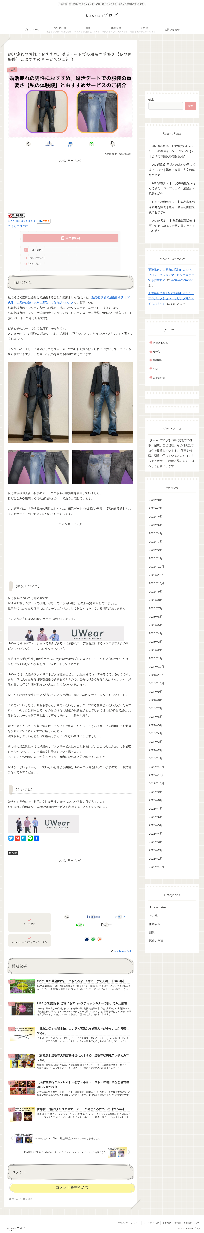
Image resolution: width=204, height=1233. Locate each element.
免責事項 (166, 1223)
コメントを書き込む (72, 1187)
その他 (14, 853)
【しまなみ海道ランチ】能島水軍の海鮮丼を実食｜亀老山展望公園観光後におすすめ (172, 207)
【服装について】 (37, 258)
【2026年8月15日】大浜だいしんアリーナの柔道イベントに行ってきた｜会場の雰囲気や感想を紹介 (172, 151)
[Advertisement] (70, 185)
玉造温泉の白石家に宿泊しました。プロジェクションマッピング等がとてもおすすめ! (171, 275)
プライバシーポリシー (129, 1223)
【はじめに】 (36, 250)
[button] (112, 144)
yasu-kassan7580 (182, 280)
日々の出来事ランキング (22, 220)
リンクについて (151, 1223)
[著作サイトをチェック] (86, 939)
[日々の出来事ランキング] (16, 215)
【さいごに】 (34, 263)
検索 (151, 99)
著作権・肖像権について (187, 1223)
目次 (68, 238)
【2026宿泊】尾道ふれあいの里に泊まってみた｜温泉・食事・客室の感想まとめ (172, 170)
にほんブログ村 (18, 226)
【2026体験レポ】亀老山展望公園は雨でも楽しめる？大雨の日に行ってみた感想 (172, 225)
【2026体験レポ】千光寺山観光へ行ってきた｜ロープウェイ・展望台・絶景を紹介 (172, 188)
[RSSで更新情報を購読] (99, 939)
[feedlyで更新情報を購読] (93, 939)
